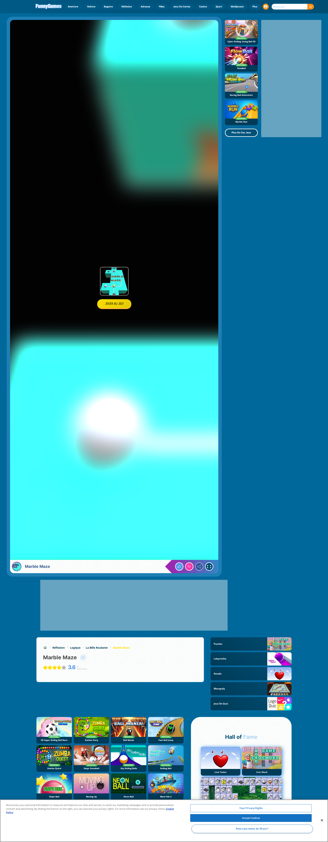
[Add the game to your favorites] (83, 658)
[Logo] (49, 6)
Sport (219, 6)
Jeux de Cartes (181, 6)
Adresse (145, 6)
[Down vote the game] (189, 566)
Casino (203, 6)
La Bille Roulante (97, 647)
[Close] (322, 820)
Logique (75, 647)
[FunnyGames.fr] (45, 648)
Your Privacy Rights (251, 808)
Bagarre (108, 6)
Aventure (73, 6)
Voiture (91, 6)
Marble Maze (121, 647)
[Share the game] (199, 566)
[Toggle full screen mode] (209, 566)
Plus (254, 6)
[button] (266, 7)
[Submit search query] (310, 7)
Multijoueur (237, 6)
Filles (162, 6)
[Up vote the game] (179, 566)
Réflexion (126, 6)
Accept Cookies (251, 818)
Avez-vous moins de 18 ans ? (252, 828)
